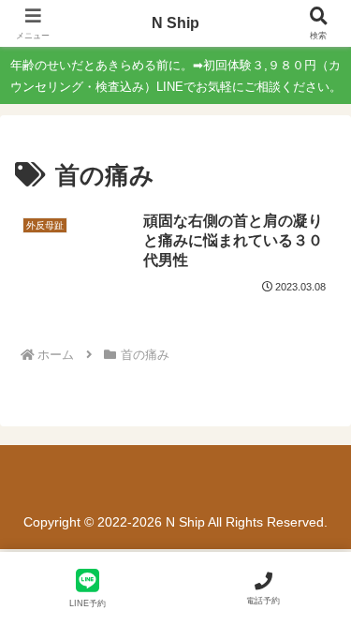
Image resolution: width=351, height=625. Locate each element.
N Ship (175, 23)
